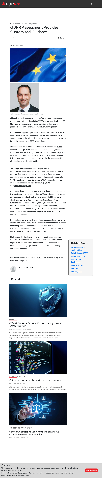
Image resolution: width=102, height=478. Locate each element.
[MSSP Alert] (11, 4)
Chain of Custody (78, 256)
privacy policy (6, 475)
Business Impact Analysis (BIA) (78, 248)
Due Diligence (76, 272)
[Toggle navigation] (97, 4)
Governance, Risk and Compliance (23, 24)
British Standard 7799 (79, 253)
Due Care (74, 268)
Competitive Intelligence (76, 260)
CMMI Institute (28, 174)
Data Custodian (77, 265)
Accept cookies (91, 470)
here (26, 261)
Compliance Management (20, 428)
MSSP (11, 320)
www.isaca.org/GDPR (22, 186)
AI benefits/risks (17, 376)
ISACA (30, 114)
